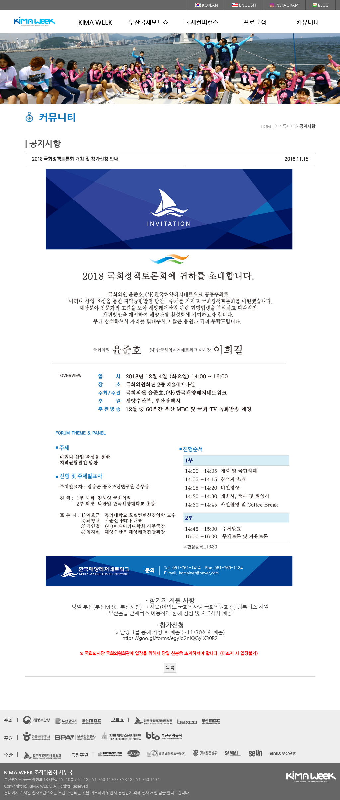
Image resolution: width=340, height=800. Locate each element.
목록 (170, 667)
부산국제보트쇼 (148, 22)
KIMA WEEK (95, 22)
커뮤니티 (308, 22)
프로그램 (254, 22)
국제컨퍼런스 (201, 22)
